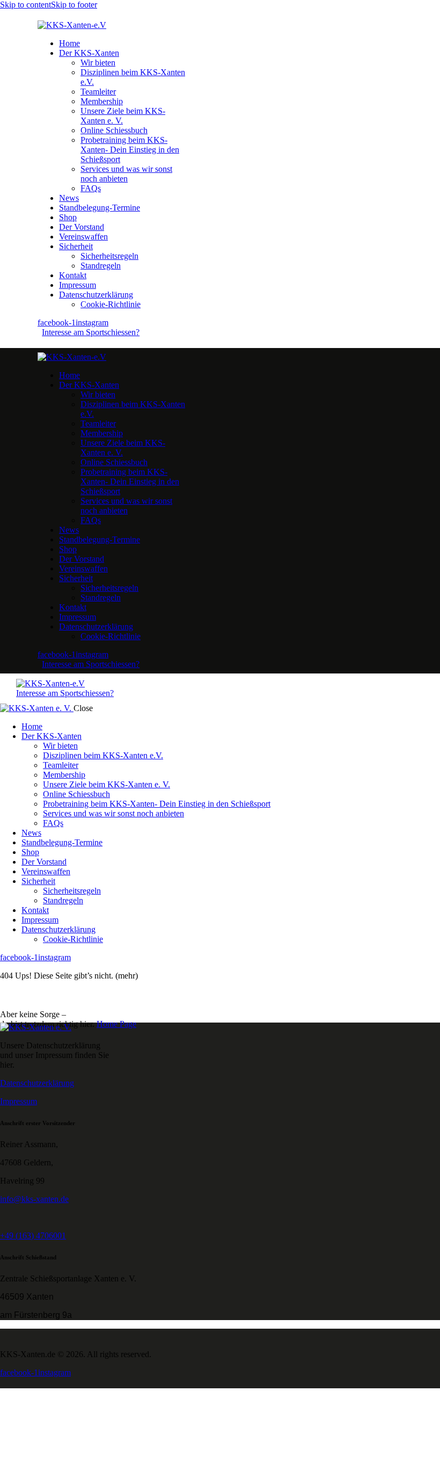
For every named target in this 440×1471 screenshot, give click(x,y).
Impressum (18, 1101)
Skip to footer (74, 4)
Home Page (116, 1023)
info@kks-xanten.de (34, 1199)
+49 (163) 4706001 (33, 1235)
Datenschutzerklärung (37, 1083)
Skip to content (25, 4)
